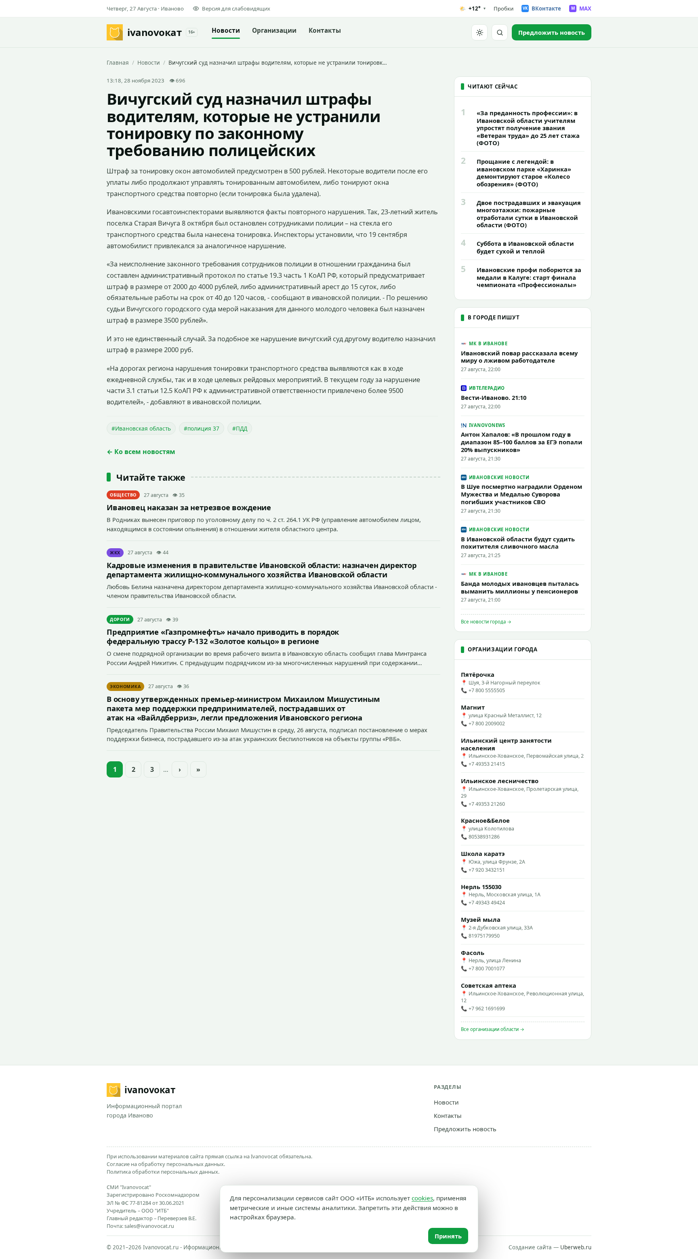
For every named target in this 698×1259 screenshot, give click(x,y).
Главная (118, 62)
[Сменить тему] (479, 32)
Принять (448, 1236)
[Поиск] (500, 32)
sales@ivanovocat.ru (149, 1225)
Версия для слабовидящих (236, 8)
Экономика (125, 686)
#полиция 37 (201, 428)
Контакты (325, 30)
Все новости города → (486, 622)
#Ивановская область (141, 428)
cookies (422, 1198)
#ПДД (239, 428)
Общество (123, 495)
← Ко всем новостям (141, 451)
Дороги (120, 619)
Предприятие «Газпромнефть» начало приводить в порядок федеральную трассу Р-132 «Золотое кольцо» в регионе (223, 636)
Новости (226, 30)
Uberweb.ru (575, 1247)
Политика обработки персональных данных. (163, 1171)
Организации (274, 30)
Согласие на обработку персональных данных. (166, 1164)
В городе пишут (493, 317)
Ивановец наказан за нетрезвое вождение (189, 507)
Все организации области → (492, 1029)
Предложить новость (465, 1129)
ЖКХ (115, 553)
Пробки (503, 8)
